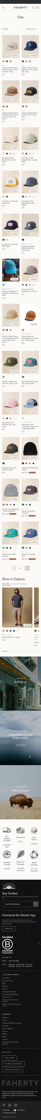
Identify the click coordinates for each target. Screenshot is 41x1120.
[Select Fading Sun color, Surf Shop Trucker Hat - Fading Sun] (3, 196)
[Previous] (1, 2)
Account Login (7, 981)
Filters (5, 29)
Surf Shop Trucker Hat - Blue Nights (10, 245)
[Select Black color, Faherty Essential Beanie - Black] (23, 463)
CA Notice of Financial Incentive (9, 1001)
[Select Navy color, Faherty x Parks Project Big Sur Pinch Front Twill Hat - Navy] (7, 61)
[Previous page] (13, 568)
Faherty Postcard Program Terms (11, 1005)
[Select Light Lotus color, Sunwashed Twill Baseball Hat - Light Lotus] (14, 153)
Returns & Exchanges (13, 1064)
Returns (5, 989)
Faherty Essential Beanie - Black (30, 469)
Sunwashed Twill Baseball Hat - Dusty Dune (9, 160)
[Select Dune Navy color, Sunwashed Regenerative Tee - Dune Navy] (35, 631)
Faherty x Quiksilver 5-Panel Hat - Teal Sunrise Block (10, 293)
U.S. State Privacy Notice (9, 1113)
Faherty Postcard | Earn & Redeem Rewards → (20, 2)
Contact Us (6, 978)
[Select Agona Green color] (23, 377)
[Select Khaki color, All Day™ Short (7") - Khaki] (3, 631)
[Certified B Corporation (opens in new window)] (20, 945)
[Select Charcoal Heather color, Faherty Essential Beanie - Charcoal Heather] (3, 504)
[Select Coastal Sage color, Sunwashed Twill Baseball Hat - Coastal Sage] (10, 153)
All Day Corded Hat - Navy (29, 555)
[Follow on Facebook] (9, 1105)
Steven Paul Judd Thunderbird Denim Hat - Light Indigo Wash (30, 427)
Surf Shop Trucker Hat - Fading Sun (10, 202)
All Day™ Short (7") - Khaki (11, 637)
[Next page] (27, 568)
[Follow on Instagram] (15, 1105)
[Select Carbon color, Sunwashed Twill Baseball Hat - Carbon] (23, 285)
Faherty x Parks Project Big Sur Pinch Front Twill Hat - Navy (30, 70)
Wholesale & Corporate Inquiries (10, 1043)
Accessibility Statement (10, 994)
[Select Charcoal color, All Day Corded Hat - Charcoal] (23, 504)
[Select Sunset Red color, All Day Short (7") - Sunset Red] (7, 631)
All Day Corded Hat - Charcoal (29, 512)
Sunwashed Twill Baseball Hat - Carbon (29, 290)
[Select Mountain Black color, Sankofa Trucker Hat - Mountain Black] (3, 463)
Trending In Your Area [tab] (18, 584)
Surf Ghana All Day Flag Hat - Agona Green (30, 382)
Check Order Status (12, 1069)
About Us (5, 1018)
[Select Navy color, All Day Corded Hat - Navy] (30, 504)
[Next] (40, 2)
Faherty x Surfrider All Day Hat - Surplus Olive (10, 382)
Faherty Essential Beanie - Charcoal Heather (10, 510)
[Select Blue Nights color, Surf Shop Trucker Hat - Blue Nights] (7, 196)
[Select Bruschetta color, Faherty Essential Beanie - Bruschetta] (26, 463)
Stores (4, 1037)
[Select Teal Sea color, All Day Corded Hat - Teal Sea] (26, 504)
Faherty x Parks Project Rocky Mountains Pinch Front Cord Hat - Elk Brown (10, 116)
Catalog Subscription (9, 992)
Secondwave (34, 871)
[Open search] (33, 7)
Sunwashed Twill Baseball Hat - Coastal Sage (29, 160)
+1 (16, 153)
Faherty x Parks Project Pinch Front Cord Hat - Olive (29, 115)
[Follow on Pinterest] (3, 1105)
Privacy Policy (21, 1110)
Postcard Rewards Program (12, 1023)
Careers (5, 1039)
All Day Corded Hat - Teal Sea (9, 555)
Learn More (20, 744)
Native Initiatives (7, 1029)
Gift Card (5, 986)
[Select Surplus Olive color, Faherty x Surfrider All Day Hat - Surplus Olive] (3, 377)
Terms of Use (6, 997)
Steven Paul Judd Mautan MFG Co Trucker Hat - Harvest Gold (30, 338)
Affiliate (4, 1034)
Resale (6, 1026)
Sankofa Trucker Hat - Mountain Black (9, 469)
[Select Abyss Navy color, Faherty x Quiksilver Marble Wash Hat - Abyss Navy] (23, 240)
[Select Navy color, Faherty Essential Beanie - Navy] (33, 463)
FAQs (4, 983)
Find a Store (9, 1058)
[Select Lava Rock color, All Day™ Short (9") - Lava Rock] (14, 631)
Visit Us (20, 689)
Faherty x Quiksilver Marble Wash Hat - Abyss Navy (28, 248)
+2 (36, 463)
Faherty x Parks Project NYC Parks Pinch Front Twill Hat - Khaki (10, 70)
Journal (4, 1031)
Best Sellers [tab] (6, 584)
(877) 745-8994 (14, 961)
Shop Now (20, 797)
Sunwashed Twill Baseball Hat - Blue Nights (28, 203)
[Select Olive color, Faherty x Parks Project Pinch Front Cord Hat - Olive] (7, 106)
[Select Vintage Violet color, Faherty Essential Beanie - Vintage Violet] (30, 463)
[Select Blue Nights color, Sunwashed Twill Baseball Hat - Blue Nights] (7, 153)
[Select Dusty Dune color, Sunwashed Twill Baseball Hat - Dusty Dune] (3, 153)
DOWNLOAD (8, 928)
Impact (4, 1020)
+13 (17, 631)
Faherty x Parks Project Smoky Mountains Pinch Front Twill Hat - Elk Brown (10, 339)
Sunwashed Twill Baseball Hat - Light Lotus (9, 425)
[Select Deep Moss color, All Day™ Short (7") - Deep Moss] (10, 631)
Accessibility (6, 1110)
